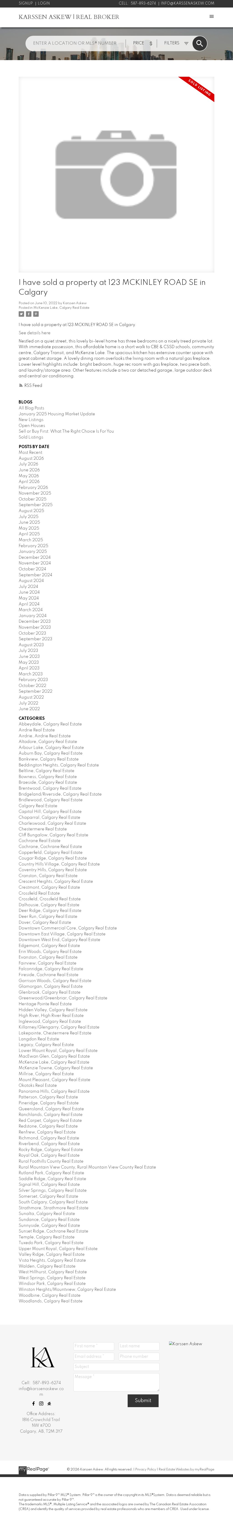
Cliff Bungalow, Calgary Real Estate (53, 835)
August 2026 (31, 459)
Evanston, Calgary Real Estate (48, 957)
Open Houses (32, 426)
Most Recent (30, 453)
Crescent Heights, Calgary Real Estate (56, 882)
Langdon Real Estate (39, 1039)
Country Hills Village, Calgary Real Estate (59, 864)
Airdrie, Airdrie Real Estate (45, 736)
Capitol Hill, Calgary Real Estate (50, 812)
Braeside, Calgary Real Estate (48, 783)
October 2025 (32, 499)
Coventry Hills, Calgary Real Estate (53, 870)
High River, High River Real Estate (51, 1016)
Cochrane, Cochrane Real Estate (50, 847)
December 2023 (35, 622)
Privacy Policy (145, 1469)
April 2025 (29, 534)
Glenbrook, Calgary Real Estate (50, 992)
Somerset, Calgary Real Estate (48, 1196)
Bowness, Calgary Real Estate (48, 777)
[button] (33, 1403)
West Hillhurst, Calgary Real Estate (53, 1272)
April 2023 (29, 668)
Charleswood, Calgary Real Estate (52, 824)
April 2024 (29, 604)
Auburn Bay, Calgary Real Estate (51, 753)
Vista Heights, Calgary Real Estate (52, 1260)
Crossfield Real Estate (39, 893)
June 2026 (29, 470)
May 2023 (29, 663)
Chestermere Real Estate (43, 829)
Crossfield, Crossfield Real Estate (50, 899)
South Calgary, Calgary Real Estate (53, 1202)
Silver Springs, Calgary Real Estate (53, 1191)
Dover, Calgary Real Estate (45, 923)
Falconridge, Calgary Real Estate (51, 969)
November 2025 (35, 493)
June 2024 (29, 592)
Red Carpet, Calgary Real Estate (50, 1121)
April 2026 (29, 482)
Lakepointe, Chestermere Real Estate (55, 1033)
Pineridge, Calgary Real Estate (49, 1103)
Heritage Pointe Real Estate (45, 1004)
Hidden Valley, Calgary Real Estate (53, 1010)
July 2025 (28, 517)
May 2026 (29, 476)
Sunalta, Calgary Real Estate (47, 1214)
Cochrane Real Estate (40, 841)
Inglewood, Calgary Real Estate (50, 1022)
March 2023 (31, 674)
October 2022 (32, 686)
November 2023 (35, 627)
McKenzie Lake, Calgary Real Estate (61, 307)
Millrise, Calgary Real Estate (46, 1074)
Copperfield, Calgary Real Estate (51, 853)
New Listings (31, 420)
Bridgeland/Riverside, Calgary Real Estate (60, 794)
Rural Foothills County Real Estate (51, 1161)
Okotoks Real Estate (38, 1086)
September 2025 (36, 505)
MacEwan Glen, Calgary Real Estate (54, 1056)
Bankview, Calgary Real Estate (49, 759)
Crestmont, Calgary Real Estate (49, 887)
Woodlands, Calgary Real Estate (51, 1301)
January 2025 (33, 552)
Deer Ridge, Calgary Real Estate (50, 911)
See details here (35, 333)
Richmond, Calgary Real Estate (49, 1138)
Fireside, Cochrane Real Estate (49, 975)
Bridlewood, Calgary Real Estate (51, 800)
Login (44, 3)
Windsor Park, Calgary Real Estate (52, 1284)
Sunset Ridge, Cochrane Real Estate (53, 1231)
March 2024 (31, 610)
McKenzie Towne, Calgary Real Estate (56, 1068)
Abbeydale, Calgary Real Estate (50, 724)
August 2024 (31, 581)
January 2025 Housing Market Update (57, 414)
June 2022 (29, 709)
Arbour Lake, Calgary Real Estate (51, 748)
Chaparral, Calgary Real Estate (49, 818)
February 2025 (33, 546)
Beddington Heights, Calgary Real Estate (59, 765)
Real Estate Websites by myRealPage (186, 1469)
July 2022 (28, 703)
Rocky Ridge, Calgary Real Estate (51, 1150)
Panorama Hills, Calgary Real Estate (54, 1092)
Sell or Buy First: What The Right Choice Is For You (66, 431)
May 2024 (29, 598)
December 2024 (35, 558)
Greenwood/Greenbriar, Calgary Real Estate (63, 998)
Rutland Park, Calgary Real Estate (51, 1173)
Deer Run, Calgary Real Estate (48, 917)
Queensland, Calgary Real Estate (51, 1109)
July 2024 (28, 587)
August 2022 (31, 697)
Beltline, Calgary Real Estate (46, 771)
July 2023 (28, 651)
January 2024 (33, 616)
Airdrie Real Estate (37, 730)
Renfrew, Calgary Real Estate (47, 1132)
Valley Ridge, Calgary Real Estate (52, 1255)
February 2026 (33, 488)
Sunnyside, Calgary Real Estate (49, 1226)
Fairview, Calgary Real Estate (47, 963)
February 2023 (33, 680)
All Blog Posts (31, 408)
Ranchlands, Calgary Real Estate (51, 1115)
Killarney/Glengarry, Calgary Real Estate (59, 1027)
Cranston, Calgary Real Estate (48, 876)
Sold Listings (31, 437)
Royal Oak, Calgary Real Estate (49, 1155)
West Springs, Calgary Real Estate (52, 1278)
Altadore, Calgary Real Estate (48, 742)
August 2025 (31, 511)
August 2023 (31, 645)
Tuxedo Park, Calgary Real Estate (51, 1243)
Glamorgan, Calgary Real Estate (51, 987)
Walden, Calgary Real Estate (47, 1266)
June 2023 (29, 657)
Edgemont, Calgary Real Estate (49, 946)
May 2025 (29, 528)
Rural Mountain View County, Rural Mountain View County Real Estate (87, 1167)
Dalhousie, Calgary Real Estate (49, 905)
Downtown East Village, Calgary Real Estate (62, 934)
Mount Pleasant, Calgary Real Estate (54, 1080)
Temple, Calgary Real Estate (47, 1237)
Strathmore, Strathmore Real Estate (54, 1208)
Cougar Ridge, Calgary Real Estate (53, 858)
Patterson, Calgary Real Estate (48, 1097)
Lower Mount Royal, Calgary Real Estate (58, 1051)
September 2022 (35, 691)
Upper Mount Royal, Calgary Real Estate (58, 1249)
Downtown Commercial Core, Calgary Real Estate (68, 928)
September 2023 (35, 639)
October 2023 (32, 633)
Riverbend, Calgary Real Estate (49, 1144)
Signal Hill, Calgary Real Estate (49, 1185)
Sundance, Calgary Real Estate (49, 1220)
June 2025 (29, 523)
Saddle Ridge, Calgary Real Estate (52, 1179)
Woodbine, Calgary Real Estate (50, 1296)
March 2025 (31, 540)
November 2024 (35, 563)
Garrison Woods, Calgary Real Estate (55, 981)
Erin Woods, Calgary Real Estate (50, 952)
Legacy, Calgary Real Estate (46, 1045)
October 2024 (32, 569)
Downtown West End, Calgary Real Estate (59, 940)
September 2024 (35, 575)
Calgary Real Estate (38, 806)
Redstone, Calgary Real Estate (48, 1126)
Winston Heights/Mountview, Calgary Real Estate (67, 1290)
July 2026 (28, 464)
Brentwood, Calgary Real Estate (50, 788)
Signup (26, 3)
